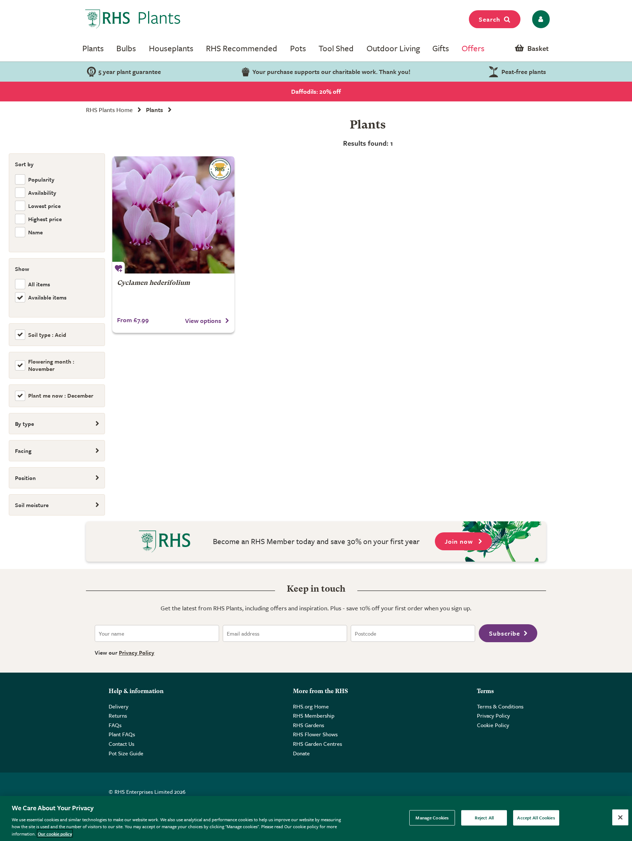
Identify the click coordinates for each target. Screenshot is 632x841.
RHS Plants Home (109, 109)
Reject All (484, 817)
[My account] (539, 19)
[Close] (620, 818)
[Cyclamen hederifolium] (173, 214)
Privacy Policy (136, 652)
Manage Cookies (432, 817)
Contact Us (121, 744)
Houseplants (171, 48)
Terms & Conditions (500, 706)
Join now (460, 541)
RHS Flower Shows (315, 734)
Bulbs (126, 48)
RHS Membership (313, 715)
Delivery (118, 706)
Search (489, 19)
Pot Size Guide (126, 753)
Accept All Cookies (536, 817)
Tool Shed (336, 48)
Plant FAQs (122, 734)
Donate (301, 753)
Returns (118, 715)
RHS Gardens (308, 725)
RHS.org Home (311, 706)
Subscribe (504, 633)
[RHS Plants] (133, 19)
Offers (473, 48)
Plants (93, 48)
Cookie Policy (493, 725)
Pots (298, 48)
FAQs (115, 725)
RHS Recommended (241, 48)
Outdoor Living (393, 48)
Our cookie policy (55, 833)
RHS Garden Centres (317, 744)
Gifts (440, 48)
